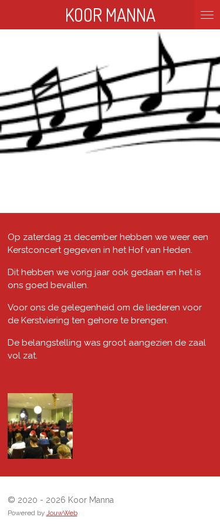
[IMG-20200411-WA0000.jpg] (40, 426)
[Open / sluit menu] (207, 14)
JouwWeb (61, 513)
